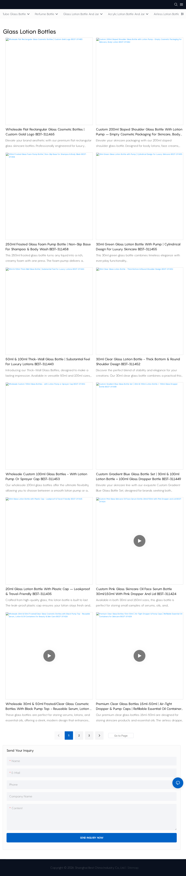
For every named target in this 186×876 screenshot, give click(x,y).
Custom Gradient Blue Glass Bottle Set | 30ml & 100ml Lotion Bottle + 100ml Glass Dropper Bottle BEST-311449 (138, 476)
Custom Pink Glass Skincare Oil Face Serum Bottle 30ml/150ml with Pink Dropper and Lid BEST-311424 (136, 591)
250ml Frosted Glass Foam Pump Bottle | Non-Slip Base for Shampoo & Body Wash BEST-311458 (48, 246)
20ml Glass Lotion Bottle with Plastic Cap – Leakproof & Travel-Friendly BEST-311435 (47, 591)
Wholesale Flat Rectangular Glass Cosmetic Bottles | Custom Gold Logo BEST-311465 (44, 131)
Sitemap (133, 867)
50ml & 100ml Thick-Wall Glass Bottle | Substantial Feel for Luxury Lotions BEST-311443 (47, 361)
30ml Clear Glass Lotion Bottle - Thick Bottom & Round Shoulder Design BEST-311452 (138, 361)
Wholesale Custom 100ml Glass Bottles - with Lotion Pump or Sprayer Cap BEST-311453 (46, 476)
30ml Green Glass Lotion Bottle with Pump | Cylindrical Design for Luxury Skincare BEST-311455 (138, 246)
